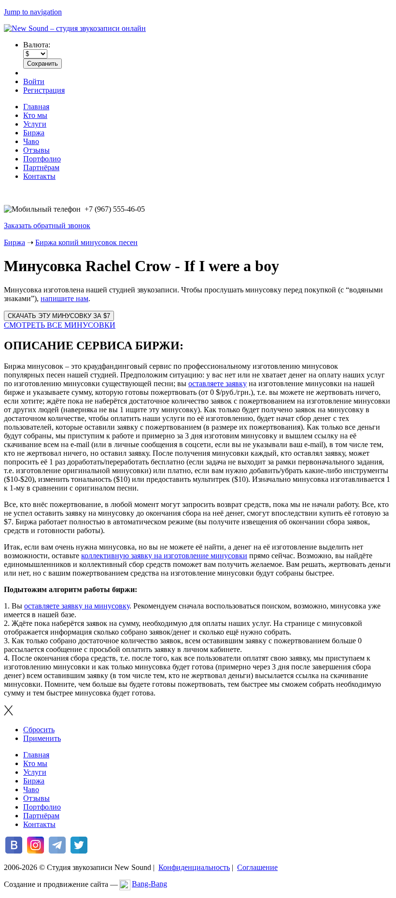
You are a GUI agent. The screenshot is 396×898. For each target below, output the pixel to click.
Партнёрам (41, 167)
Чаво (31, 141)
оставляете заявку (217, 383)
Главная (36, 106)
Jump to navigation (33, 12)
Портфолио (42, 159)
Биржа (33, 133)
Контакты (39, 176)
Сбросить (39, 729)
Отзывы (36, 150)
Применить (42, 738)
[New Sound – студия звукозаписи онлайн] (75, 28)
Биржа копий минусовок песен (86, 242)
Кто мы (35, 115)
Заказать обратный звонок (47, 225)
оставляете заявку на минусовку (76, 606)
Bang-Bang (149, 884)
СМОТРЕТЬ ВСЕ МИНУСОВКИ (59, 325)
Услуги (34, 124)
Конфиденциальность (194, 867)
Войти (33, 81)
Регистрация (44, 90)
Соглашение (257, 867)
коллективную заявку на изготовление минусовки (164, 555)
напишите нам (64, 298)
